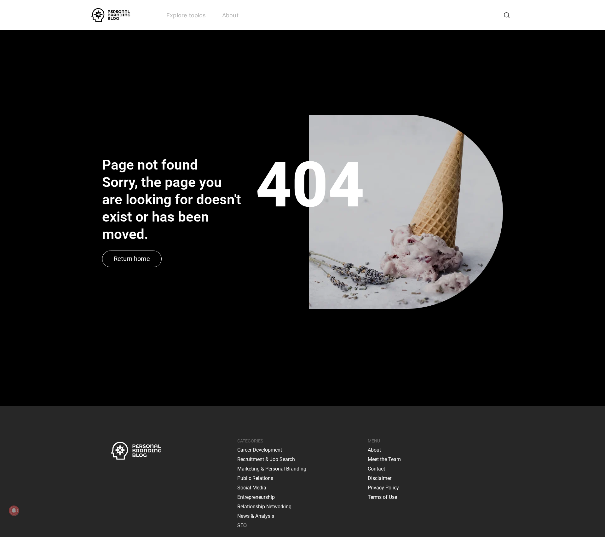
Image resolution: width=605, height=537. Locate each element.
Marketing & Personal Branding (271, 469)
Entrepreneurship (256, 497)
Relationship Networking (264, 507)
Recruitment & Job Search (266, 459)
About (230, 15)
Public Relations (255, 478)
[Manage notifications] (14, 510)
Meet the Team (384, 459)
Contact (376, 469)
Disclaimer (379, 478)
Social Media (251, 488)
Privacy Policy (383, 488)
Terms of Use (382, 497)
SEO (242, 525)
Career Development (259, 450)
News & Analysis (255, 516)
